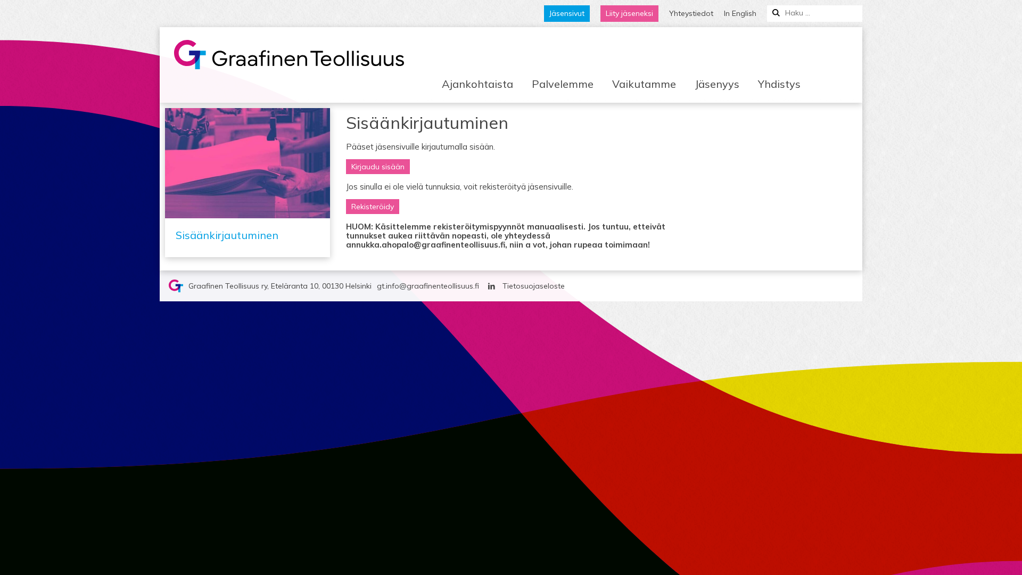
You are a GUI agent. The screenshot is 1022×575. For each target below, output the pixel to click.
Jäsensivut (566, 13)
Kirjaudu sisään (378, 166)
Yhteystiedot (691, 13)
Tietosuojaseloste (533, 286)
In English (740, 13)
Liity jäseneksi (629, 13)
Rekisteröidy (372, 206)
